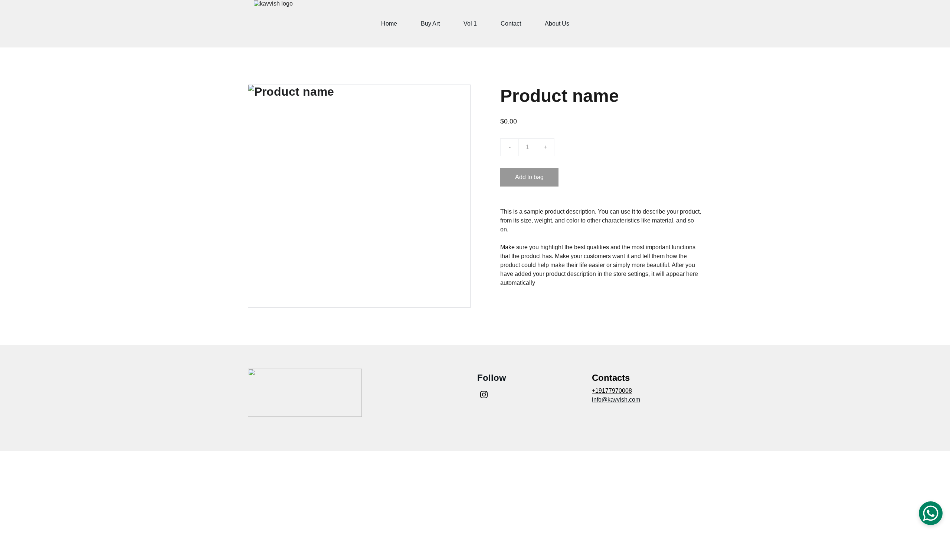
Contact (511, 23)
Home (389, 23)
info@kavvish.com (616, 399)
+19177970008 (612, 391)
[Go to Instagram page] (484, 394)
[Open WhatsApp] (931, 513)
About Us (557, 23)
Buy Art (430, 23)
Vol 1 (470, 23)
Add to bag (529, 177)
